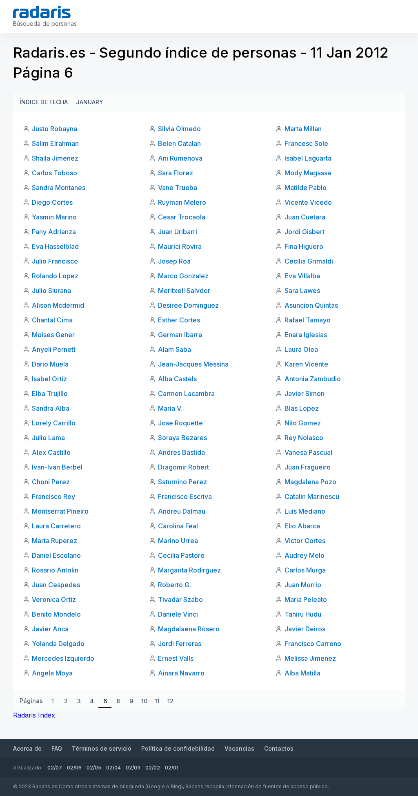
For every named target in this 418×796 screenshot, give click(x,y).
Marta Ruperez (54, 541)
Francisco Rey (53, 496)
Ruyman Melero (182, 202)
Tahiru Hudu (303, 614)
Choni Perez (51, 482)
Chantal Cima (52, 320)
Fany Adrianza (54, 232)
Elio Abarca (302, 526)
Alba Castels (177, 379)
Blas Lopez (302, 408)
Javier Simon (305, 393)
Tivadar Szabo (180, 599)
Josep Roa (174, 261)
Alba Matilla (302, 673)
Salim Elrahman (55, 143)
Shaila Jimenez (55, 158)
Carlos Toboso (54, 173)
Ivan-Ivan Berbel (57, 467)
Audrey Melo (305, 555)
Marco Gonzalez (183, 276)
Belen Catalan (179, 143)
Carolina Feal (178, 526)
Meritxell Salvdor (184, 290)
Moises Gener (53, 335)
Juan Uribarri (177, 232)
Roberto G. (174, 585)
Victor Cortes (305, 541)
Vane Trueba (177, 187)
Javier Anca (50, 629)
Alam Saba (174, 349)
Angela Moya (52, 673)
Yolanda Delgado (58, 643)
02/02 (152, 768)
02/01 (171, 768)
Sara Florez (175, 173)
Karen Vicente (306, 364)
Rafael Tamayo (308, 320)
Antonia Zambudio (313, 379)
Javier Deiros (305, 629)
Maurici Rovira (180, 246)
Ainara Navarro (181, 673)
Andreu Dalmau (181, 511)
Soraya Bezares (182, 438)
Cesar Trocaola (181, 217)
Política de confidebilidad (178, 748)
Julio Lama (48, 438)
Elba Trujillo (50, 393)
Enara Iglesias (306, 335)
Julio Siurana (51, 290)
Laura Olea (301, 349)
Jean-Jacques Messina (193, 364)
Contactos (278, 748)
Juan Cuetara (305, 217)
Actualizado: (27, 768)
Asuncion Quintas (311, 305)
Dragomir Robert (183, 467)
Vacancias (239, 748)
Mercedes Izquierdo (63, 658)
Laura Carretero (56, 526)
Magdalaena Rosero (189, 629)
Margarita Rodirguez (189, 570)
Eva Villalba (302, 276)
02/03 (133, 768)
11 (157, 701)
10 (144, 701)
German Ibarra (180, 335)
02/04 (113, 768)
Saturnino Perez (182, 482)
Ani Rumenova (180, 158)
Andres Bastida (181, 452)
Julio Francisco (55, 261)
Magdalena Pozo (310, 482)
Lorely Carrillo (54, 423)
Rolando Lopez (55, 276)
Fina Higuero (304, 246)
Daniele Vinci (178, 614)
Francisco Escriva (185, 496)
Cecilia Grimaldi (309, 261)
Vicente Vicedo (308, 202)
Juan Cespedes (56, 585)
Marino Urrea (178, 541)
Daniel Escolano (56, 555)
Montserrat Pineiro (60, 511)
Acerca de (27, 748)
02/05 (94, 768)
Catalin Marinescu (312, 496)
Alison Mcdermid (58, 305)
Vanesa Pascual (308, 452)
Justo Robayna (54, 129)
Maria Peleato (306, 599)
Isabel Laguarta (308, 158)
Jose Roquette (180, 423)
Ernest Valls (175, 658)
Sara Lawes (302, 290)
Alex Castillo (51, 452)
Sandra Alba (50, 408)
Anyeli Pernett (54, 349)
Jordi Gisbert (305, 232)
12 (170, 701)
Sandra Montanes (58, 187)
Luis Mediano (305, 511)
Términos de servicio (101, 748)
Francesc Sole (306, 143)
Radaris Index (34, 715)
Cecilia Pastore (181, 555)
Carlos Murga (305, 570)
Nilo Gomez (303, 423)
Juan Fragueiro (308, 467)
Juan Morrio (303, 585)
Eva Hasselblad (55, 246)
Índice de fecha (44, 101)
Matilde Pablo (306, 187)
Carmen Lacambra (186, 393)
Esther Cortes (179, 320)
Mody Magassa (308, 173)
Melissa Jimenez (310, 658)
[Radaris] (42, 12)
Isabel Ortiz (49, 379)
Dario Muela (50, 364)
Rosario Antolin (55, 570)
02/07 (54, 768)
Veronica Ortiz (54, 599)
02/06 (74, 768)
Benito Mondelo (56, 614)
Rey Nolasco (304, 438)
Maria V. (170, 408)
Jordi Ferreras (179, 643)
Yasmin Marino (54, 217)
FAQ (56, 748)
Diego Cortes (52, 202)
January (89, 101)
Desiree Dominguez (188, 305)
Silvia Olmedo (179, 129)
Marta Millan (303, 129)
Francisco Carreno (313, 643)
